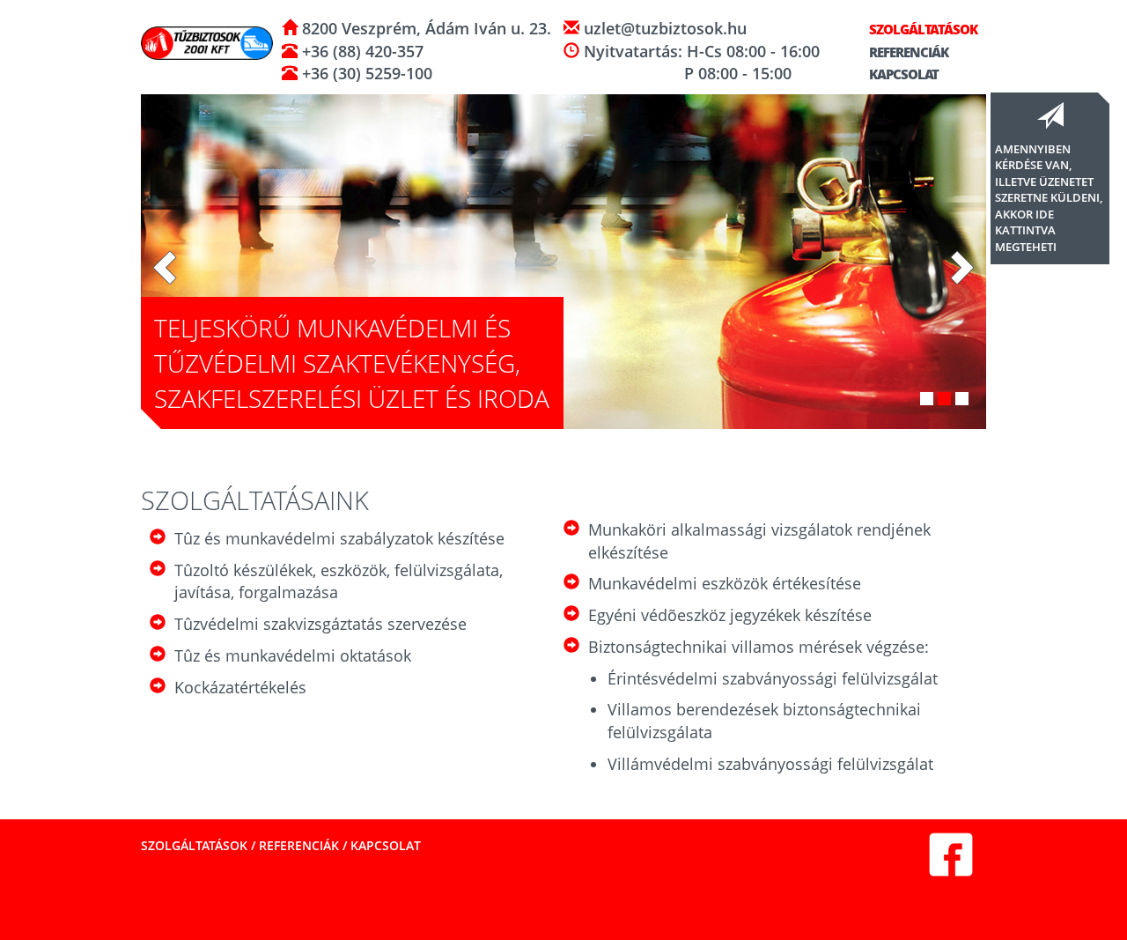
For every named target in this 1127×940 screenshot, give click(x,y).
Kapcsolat (902, 74)
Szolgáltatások (921, 29)
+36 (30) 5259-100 (365, 73)
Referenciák (907, 52)
